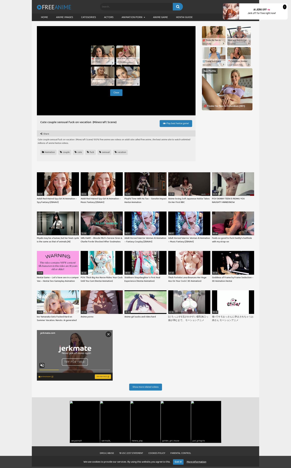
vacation (121, 152)
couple (66, 152)
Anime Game (160, 17)
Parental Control (180, 453)
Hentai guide (184, 17)
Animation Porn (132, 17)
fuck (91, 152)
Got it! (178, 462)
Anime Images (64, 17)
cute (79, 152)
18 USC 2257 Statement (131, 453)
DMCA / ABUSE (107, 453)
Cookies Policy (156, 453)
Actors (109, 17)
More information (196, 462)
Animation (49, 152)
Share (46, 134)
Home (44, 17)
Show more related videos (146, 387)
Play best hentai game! (177, 123)
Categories (88, 17)
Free (56, 7)
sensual (106, 152)
